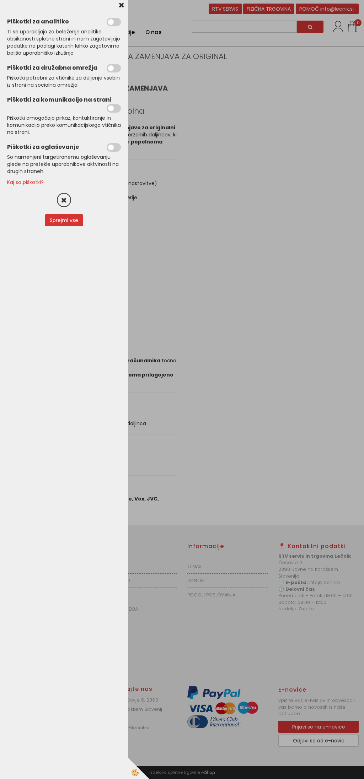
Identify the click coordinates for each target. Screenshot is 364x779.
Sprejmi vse (64, 220)
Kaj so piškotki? (25, 182)
